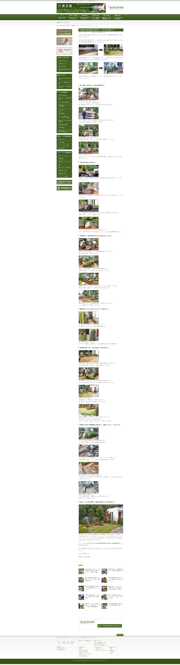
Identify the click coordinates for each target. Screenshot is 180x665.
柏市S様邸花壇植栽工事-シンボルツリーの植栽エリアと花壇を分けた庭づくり (115, 579)
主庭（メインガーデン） (64, 155)
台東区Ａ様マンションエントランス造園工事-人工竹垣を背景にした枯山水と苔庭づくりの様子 (115, 588)
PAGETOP (120, 635)
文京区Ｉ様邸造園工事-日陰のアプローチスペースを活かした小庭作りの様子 (115, 597)
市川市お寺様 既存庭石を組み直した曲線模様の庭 (107, 543)
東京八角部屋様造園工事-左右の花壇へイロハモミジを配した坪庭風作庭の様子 (92, 579)
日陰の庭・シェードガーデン (65, 161)
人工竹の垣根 (61, 142)
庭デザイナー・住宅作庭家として (85, 640)
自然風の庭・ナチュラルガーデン (85, 653)
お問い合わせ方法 (62, 60)
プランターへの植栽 (63, 176)
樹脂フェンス (61, 139)
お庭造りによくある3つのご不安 (101, 650)
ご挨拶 (110, 648)
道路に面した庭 (62, 173)
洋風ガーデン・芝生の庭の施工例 (65, 99)
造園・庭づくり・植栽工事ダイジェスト (99, 32)
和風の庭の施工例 (62, 95)
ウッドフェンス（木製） (64, 145)
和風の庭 (80, 648)
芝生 (85, 556)
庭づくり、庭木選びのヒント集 (65, 83)
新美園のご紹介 (112, 647)
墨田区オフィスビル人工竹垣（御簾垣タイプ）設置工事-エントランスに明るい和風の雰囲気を (92, 605)
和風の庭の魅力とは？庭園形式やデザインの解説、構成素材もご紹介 (115, 571)
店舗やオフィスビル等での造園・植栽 (65, 121)
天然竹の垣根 (61, 148)
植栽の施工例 (61, 113)
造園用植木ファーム (112, 650)
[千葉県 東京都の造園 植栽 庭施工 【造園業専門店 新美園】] (81, 11)
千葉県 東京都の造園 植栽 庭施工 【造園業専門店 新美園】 (88, 660)
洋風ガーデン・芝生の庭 (83, 650)
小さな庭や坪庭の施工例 (64, 102)
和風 (87, 556)
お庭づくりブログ (97, 640)
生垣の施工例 (61, 127)
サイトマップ (75, 637)
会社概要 (111, 653)
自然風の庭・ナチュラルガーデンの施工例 (65, 106)
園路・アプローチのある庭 (64, 167)
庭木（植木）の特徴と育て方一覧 (65, 79)
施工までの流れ (62, 66)
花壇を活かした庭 (62, 170)
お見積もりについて (63, 63)
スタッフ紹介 (111, 651)
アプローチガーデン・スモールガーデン (65, 110)
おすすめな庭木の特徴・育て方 (99, 643)
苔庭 (60, 164)
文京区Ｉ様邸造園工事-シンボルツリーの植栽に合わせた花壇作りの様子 (92, 597)
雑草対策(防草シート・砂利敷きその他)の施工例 (65, 131)
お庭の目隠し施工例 (63, 124)
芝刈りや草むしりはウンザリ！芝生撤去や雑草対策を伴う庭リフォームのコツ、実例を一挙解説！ (92, 571)
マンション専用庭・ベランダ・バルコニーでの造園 (64, 117)
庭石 (89, 556)
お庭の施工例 (81, 647)
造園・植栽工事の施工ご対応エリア (65, 70)
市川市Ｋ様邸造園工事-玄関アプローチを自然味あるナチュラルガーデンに (92, 588)
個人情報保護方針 (84, 637)
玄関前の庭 (61, 158)
